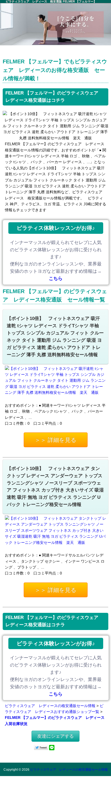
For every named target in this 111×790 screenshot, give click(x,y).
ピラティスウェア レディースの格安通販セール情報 (50, 706)
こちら (56, 278)
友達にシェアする (55, 736)
